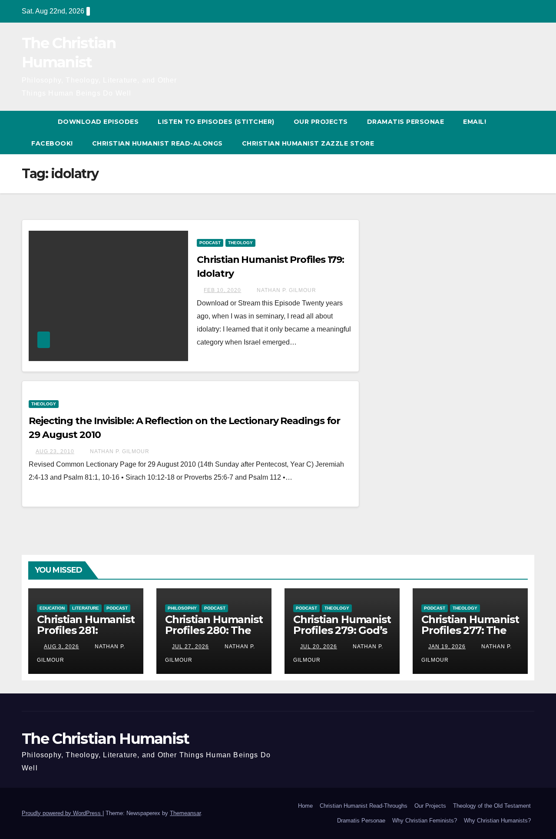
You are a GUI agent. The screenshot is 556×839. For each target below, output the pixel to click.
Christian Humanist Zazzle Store (308, 143)
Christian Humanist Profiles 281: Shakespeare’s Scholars (85, 635)
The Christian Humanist (105, 739)
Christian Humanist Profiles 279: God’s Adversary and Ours (342, 635)
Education (52, 608)
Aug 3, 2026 (61, 646)
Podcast (210, 242)
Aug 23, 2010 (55, 451)
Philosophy (182, 608)
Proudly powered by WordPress (62, 813)
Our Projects (321, 122)
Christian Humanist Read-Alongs (157, 143)
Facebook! (52, 143)
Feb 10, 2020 (222, 290)
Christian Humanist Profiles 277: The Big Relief (470, 630)
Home (305, 806)
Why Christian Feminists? (424, 820)
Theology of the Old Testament (492, 806)
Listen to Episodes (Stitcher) (216, 122)
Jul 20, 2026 (318, 646)
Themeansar (185, 813)
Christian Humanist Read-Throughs (363, 806)
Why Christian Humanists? (497, 820)
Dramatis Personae (405, 122)
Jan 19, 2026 (447, 646)
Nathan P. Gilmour (285, 290)
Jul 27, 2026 (190, 646)
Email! (474, 122)
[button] (528, 132)
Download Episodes (98, 122)
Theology (240, 242)
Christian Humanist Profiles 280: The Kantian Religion (213, 630)
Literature (85, 608)
